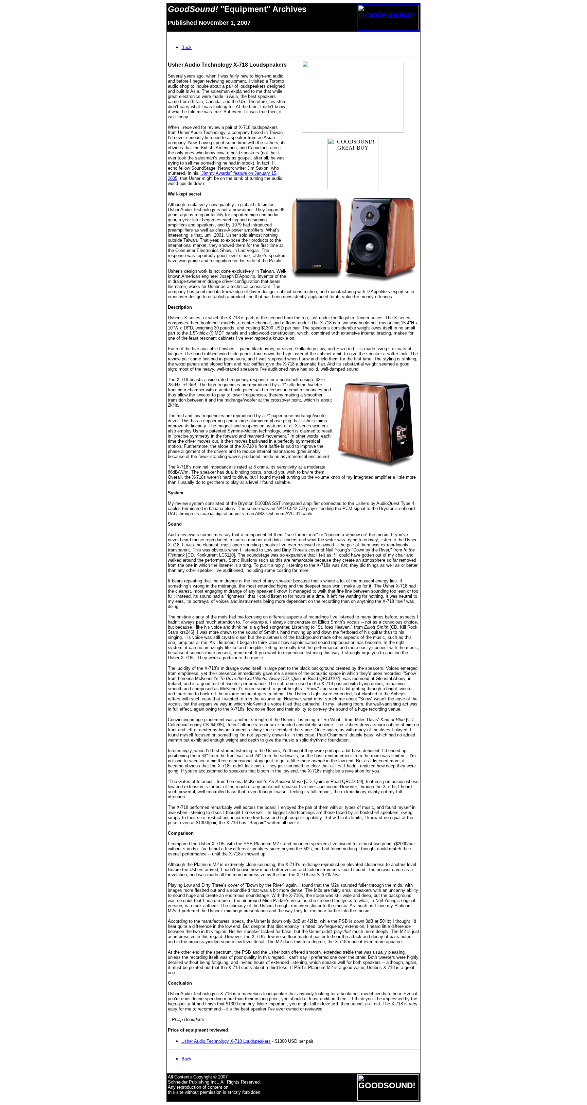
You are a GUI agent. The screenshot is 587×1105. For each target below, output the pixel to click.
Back (186, 1058)
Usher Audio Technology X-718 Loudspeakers (226, 1041)
